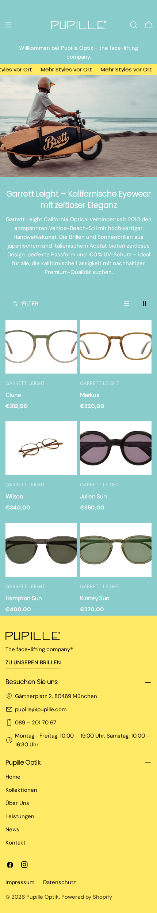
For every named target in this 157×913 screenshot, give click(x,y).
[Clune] (41, 347)
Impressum (19, 882)
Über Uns (17, 803)
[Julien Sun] (116, 448)
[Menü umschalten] (8, 25)
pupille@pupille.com (40, 709)
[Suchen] (133, 25)
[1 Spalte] (126, 303)
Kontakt (15, 842)
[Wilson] (41, 448)
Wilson (14, 496)
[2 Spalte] (144, 303)
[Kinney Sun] (116, 550)
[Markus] (116, 347)
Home (12, 776)
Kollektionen (21, 790)
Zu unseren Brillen (33, 662)
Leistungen (19, 816)
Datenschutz (59, 882)
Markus (89, 395)
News (12, 829)
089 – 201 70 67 (35, 722)
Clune (13, 395)
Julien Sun (93, 496)
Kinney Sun (94, 598)
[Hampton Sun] (41, 550)
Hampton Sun (23, 598)
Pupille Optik (42, 897)
